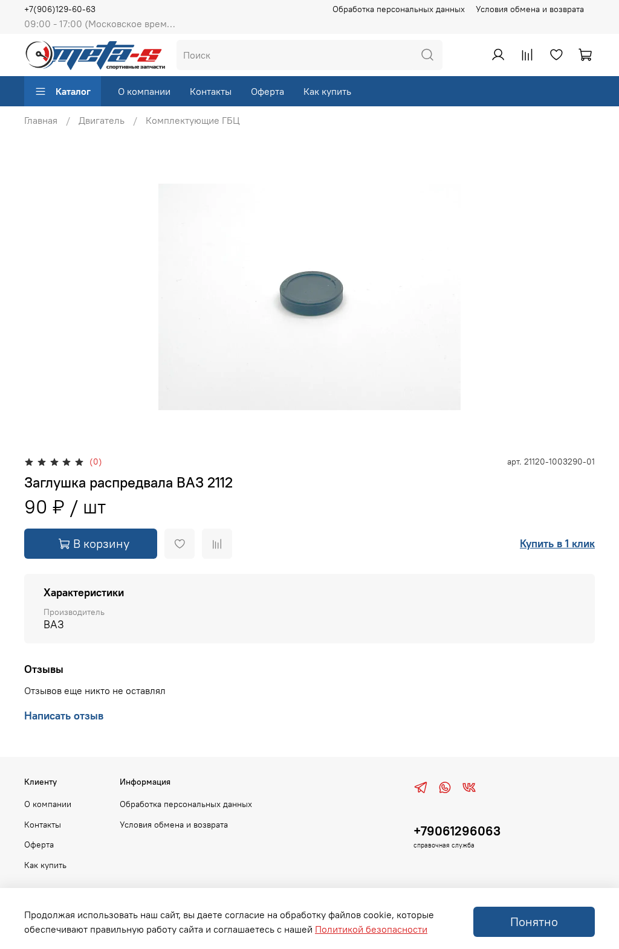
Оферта (267, 91)
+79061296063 (457, 831)
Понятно (534, 921)
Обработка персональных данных (398, 9)
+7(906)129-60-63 (60, 9)
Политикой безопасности (371, 929)
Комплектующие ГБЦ (193, 120)
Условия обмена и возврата (530, 9)
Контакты (211, 91)
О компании (144, 91)
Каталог (73, 91)
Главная (40, 120)
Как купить (327, 91)
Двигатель (102, 120)
